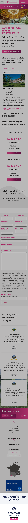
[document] (14, 261)
